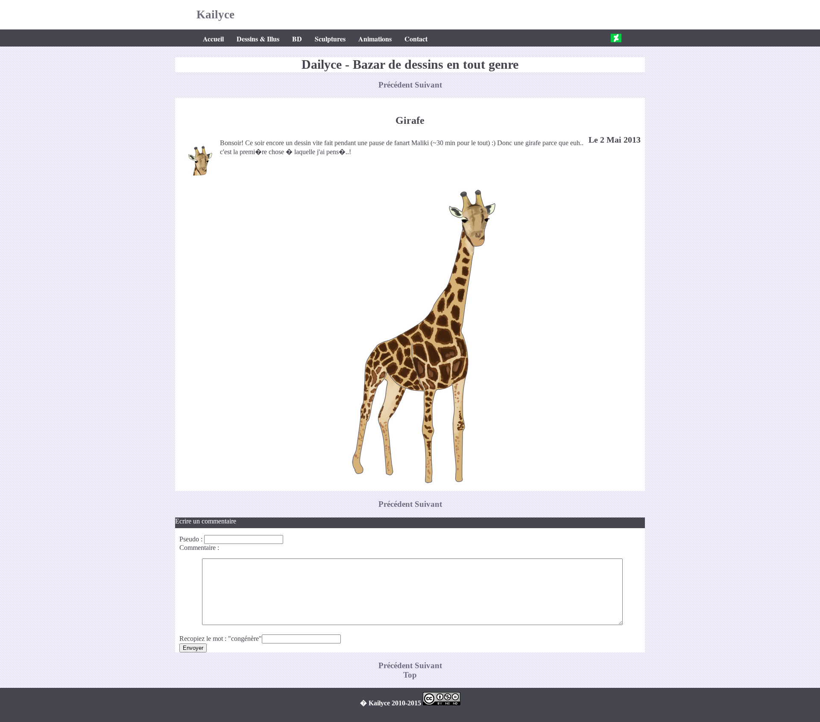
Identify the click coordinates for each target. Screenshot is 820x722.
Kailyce (215, 14)
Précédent (396, 84)
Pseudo (189, 539)
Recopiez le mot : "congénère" (220, 638)
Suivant (428, 84)
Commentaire (197, 547)
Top (410, 674)
